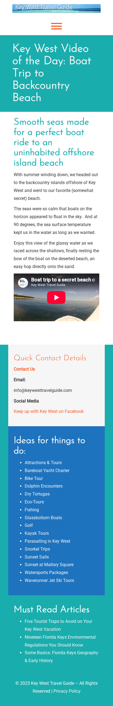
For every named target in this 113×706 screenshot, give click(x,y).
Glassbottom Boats (43, 517)
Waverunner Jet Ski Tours (49, 580)
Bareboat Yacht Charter (47, 470)
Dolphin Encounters (44, 486)
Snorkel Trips (37, 549)
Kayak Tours (37, 533)
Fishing (32, 509)
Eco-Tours (34, 501)
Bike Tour (34, 478)
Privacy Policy (67, 691)
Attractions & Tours (43, 462)
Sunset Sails (37, 557)
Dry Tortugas (37, 494)
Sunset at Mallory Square (49, 564)
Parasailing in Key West (47, 541)
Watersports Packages (46, 572)
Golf (29, 525)
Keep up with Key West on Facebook (49, 411)
